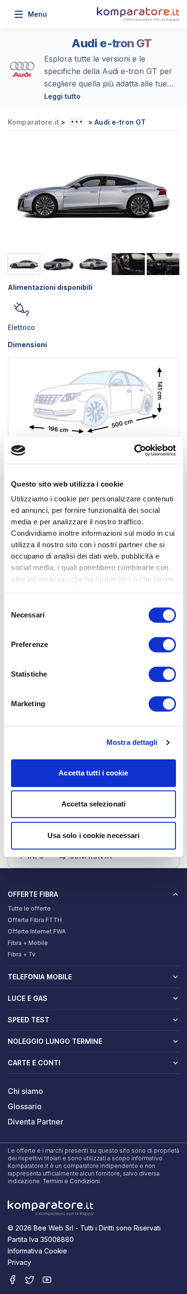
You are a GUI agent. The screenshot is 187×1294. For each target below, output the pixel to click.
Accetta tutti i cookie (93, 773)
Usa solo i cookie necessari (93, 835)
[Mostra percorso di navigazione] (76, 121)
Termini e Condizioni (71, 1181)
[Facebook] (12, 1279)
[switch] (162, 644)
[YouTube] (47, 1279)
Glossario (25, 1106)
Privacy (19, 1262)
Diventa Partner (35, 1121)
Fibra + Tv (21, 954)
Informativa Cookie (37, 1251)
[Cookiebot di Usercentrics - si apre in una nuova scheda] (134, 450)
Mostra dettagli (132, 742)
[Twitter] (30, 1279)
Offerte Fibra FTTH (35, 919)
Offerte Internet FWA (37, 931)
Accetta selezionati (93, 804)
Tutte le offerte (29, 908)
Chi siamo (25, 1091)
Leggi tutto (62, 96)
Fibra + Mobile (28, 942)
